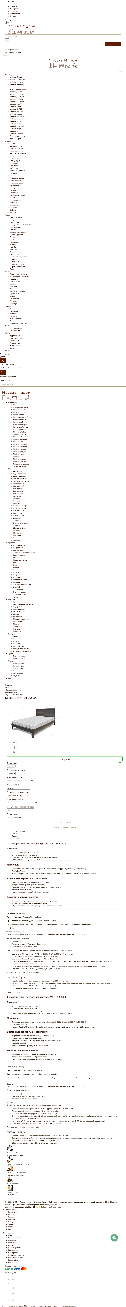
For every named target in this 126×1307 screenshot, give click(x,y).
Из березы (14, 242)
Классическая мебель (18, 89)
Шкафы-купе (15, 205)
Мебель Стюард (16, 133)
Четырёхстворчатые (18, 153)
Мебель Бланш (16, 114)
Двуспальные (15, 222)
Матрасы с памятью (18, 291)
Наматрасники (16, 281)
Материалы (14, 8)
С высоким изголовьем (19, 256)
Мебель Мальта (16, 131)
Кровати (8, 215)
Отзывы (11, 1245)
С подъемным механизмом (21, 224)
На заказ (13, 173)
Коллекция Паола (17, 94)
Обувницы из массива (19, 323)
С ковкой (13, 259)
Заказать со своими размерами (65, 827)
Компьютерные (16, 338)
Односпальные (16, 217)
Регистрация (10, 19)
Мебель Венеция (17, 84)
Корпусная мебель (17, 101)
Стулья (13, 348)
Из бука (13, 244)
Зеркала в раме (16, 138)
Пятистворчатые (16, 180)
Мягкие (13, 296)
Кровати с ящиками (18, 232)
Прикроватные (16, 330)
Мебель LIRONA (16, 106)
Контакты (13, 6)
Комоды (8, 306)
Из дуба (13, 247)
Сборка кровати (14, 1247)
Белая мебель (15, 86)
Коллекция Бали (16, 91)
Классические (15, 318)
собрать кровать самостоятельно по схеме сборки (36, 924)
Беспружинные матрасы (19, 276)
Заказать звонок (112, 43)
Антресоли (14, 143)
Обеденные (14, 340)
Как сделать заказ (15, 1257)
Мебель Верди (16, 77)
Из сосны (13, 249)
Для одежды (15, 160)
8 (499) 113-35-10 (7, 364)
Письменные (15, 343)
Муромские (14, 293)
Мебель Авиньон (16, 111)
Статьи (13, 16)
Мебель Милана (16, 82)
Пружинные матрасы (18, 274)
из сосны (13, 212)
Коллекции (9, 74)
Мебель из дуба (16, 123)
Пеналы (13, 175)
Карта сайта (13, 1260)
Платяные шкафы (17, 178)
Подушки (13, 301)
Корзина (3, 376)
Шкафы (8, 141)
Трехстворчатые (16, 151)
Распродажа (13, 1250)
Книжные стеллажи (17, 170)
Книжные (13, 202)
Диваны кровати (16, 234)
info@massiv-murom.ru (57, 1202)
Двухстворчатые (16, 148)
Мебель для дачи (17, 116)
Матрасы (8, 271)
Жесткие (13, 286)
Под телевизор (16, 328)
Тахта (12, 269)
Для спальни (15, 165)
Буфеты (13, 210)
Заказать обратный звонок (30, 1202)
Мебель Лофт (15, 128)
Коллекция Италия (17, 79)
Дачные (13, 239)
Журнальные (15, 335)
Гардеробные (15, 155)
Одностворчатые (16, 146)
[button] (121, 762)
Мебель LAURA (16, 104)
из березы (14, 168)
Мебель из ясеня (17, 126)
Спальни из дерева (17, 136)
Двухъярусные (16, 227)
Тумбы (7, 325)
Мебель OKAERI (16, 109)
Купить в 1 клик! (65, 822)
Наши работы (15, 13)
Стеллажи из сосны (17, 195)
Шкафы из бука (16, 200)
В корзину (65, 759)
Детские (13, 229)
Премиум (13, 303)
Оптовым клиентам (16, 1255)
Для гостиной (15, 158)
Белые (12, 237)
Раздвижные (15, 345)
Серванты (14, 190)
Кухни (7, 350)
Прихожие (14, 207)
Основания (14, 298)
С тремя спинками (17, 266)
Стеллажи (14, 192)
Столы (7, 333)
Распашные (14, 185)
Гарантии (14, 11)
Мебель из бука (16, 121)
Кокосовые (14, 288)
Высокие (13, 284)
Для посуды (14, 163)
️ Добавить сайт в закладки (51, 1207)
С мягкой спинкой (17, 264)
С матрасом (15, 261)
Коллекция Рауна (17, 96)
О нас (12, 1)
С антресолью (15, 187)
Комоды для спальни (18, 320)
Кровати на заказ (17, 251)
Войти (9, 22)
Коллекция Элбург (17, 99)
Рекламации (13, 1262)
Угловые (13, 197)
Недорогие (14, 254)
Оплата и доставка (17, 3)
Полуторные (15, 219)
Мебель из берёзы (17, 118)
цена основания (46, 882)
